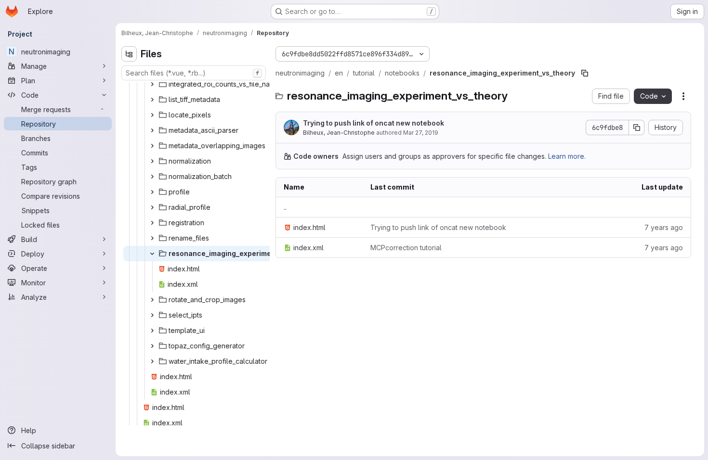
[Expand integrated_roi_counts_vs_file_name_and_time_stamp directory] (152, 84)
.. (285, 207)
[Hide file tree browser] (129, 54)
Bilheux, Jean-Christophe (339, 132)
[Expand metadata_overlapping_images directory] (152, 146)
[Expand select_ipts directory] (152, 315)
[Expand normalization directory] (152, 161)
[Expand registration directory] (152, 223)
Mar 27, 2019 (420, 132)
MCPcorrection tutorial (406, 247)
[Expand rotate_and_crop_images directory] (152, 300)
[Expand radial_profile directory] (152, 207)
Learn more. (567, 156)
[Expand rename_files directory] (152, 238)
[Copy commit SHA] (636, 127)
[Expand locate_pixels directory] (152, 115)
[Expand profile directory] (152, 192)
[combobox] (193, 72)
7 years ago (663, 227)
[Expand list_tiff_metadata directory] (152, 99)
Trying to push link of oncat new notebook (373, 123)
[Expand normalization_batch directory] (152, 176)
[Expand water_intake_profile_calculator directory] (152, 361)
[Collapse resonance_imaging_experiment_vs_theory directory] (152, 253)
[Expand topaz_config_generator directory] (152, 346)
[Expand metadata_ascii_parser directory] (152, 130)
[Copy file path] (584, 73)
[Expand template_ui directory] (152, 330)
